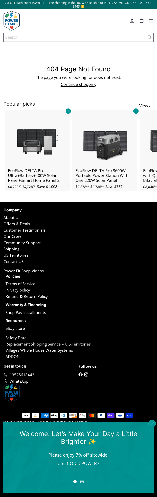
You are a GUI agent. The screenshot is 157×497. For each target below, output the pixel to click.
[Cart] (141, 21)
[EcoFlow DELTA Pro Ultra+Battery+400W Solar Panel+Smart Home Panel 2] (37, 150)
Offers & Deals (16, 223)
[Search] (149, 37)
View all (146, 105)
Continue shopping (78, 84)
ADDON (13, 356)
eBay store (15, 328)
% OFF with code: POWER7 (25, 3)
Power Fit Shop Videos (23, 271)
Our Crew (12, 236)
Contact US (13, 261)
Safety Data (16, 337)
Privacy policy (18, 290)
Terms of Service (20, 283)
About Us (11, 217)
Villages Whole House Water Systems (39, 350)
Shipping (11, 249)
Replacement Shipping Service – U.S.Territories (48, 344)
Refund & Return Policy (27, 296)
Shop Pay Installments (26, 312)
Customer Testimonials (24, 230)
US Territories (15, 255)
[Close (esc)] (152, 423)
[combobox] (78, 37)
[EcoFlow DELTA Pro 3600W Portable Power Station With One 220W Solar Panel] (104, 150)
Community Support (22, 242)
